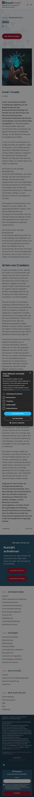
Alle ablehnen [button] (17, 418)
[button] (17, 423)
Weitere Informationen (23, 390)
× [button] (30, 373)
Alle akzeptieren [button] (18, 413)
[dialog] (17, 398)
